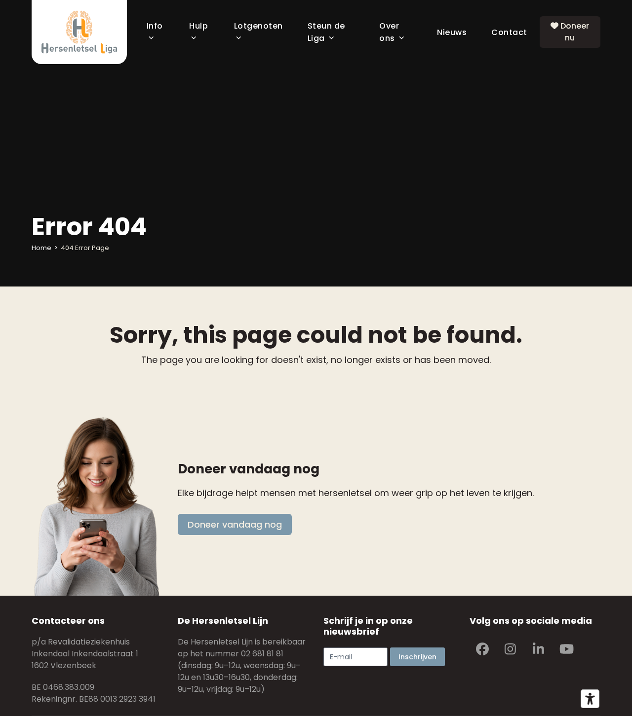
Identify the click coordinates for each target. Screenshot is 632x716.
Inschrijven (417, 657)
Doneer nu (573, 31)
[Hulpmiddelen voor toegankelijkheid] (590, 698)
